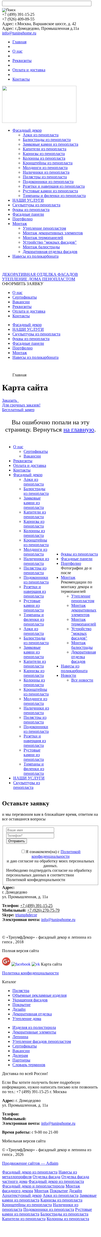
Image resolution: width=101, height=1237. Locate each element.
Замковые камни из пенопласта (50, 144)
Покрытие (21, 1004)
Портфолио (22, 219)
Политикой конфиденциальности (56, 854)
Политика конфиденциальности (30, 973)
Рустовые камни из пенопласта (50, 191)
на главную (78, 429)
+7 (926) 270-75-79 (43, 910)
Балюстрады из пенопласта (47, 139)
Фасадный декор (27, 130)
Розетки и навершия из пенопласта (54, 186)
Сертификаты (24, 297)
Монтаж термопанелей (43, 237)
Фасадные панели (28, 214)
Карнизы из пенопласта (44, 153)
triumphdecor (26, 915)
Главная (19, 42)
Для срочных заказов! (21, 405)
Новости (68, 675)
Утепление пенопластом (44, 228)
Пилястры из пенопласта (45, 177)
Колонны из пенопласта (44, 158)
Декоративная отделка (32, 1014)
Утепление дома (26, 1018)
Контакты (21, 79)
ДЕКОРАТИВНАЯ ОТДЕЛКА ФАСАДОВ (40, 274)
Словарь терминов (28, 1065)
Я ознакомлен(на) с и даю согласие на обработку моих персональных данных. (50, 858)
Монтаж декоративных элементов (53, 233)
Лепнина (20, 1037)
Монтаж (19, 223)
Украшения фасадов (30, 1000)
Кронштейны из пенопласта (48, 163)
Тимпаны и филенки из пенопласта (54, 195)
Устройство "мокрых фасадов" (50, 242)
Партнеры (21, 1060)
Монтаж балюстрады (41, 247)
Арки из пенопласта (41, 135)
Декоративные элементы (34, 1032)
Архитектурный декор (22, 1195)
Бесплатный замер (18, 409)
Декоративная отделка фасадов (50, 251)
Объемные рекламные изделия (39, 995)
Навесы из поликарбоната (35, 256)
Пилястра (20, 990)
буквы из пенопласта (30, 209)
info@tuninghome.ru (19, 33)
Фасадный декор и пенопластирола (33, 1186)
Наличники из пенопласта (46, 172)
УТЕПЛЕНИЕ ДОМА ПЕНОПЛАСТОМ (38, 279)
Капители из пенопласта (44, 149)
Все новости (82, 680)
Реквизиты (22, 60)
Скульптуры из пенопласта (36, 205)
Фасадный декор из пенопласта (29, 1172)
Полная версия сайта (20, 950)
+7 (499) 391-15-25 (36, 905)
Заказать (10, 400)
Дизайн (19, 1009)
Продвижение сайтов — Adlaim (30, 1163)
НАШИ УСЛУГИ (28, 200)
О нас (17, 51)
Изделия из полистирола (34, 1027)
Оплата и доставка (28, 70)
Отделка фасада (46, 1177)
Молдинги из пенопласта (45, 167)
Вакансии (21, 302)
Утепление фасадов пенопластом (41, 1041)
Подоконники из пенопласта (48, 181)
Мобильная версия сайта (24, 1141)
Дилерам (20, 1055)
